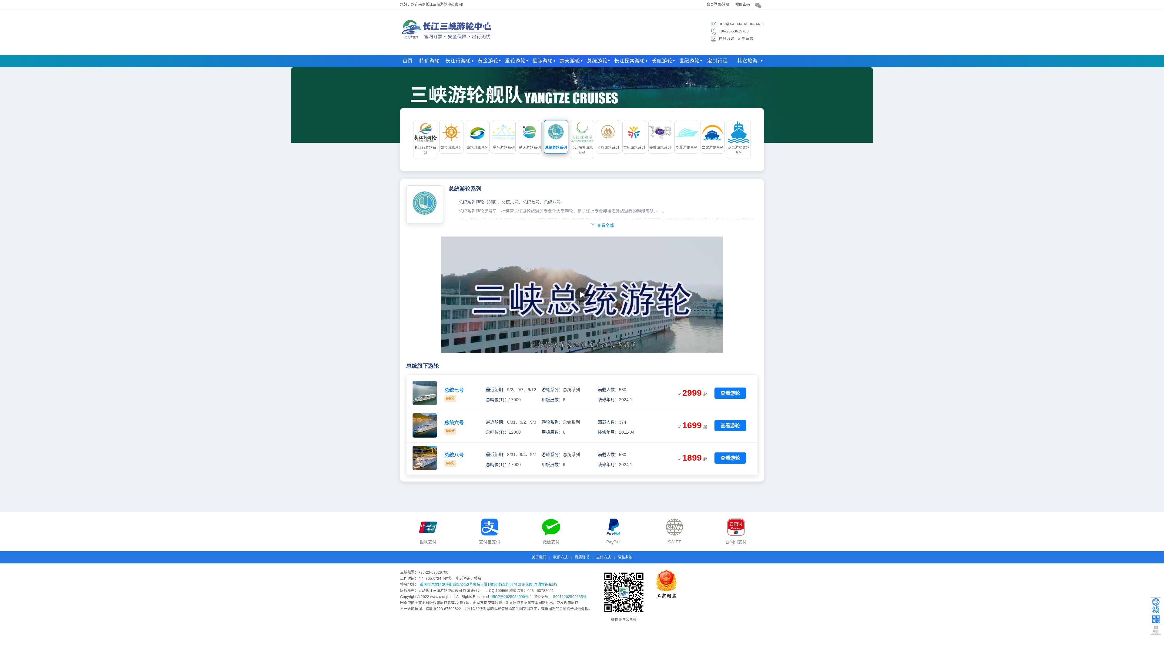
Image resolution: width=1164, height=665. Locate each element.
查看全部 (602, 224)
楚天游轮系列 (530, 148)
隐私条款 (625, 557)
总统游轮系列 (556, 148)
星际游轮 (542, 60)
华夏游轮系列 (686, 148)
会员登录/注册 (718, 4)
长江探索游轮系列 (582, 150)
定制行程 (717, 60)
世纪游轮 (689, 60)
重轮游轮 (515, 60)
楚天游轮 (570, 60)
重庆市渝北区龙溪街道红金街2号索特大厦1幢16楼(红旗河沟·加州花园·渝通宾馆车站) (488, 585)
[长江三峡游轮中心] (447, 44)
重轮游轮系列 (477, 148)
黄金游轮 (488, 60)
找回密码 (742, 4)
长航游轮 (662, 60)
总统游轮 (597, 60)
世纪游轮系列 (634, 148)
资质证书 (582, 557)
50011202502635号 (570, 597)
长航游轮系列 (608, 148)
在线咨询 (726, 39)
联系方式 (560, 557)
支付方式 (603, 557)
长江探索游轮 (629, 60)
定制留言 (746, 39)
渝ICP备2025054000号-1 (511, 597)
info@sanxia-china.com (741, 24)
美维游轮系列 (660, 148)
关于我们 (539, 557)
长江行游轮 (458, 60)
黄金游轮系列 (451, 148)
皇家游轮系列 (713, 148)
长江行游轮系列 (425, 150)
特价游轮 (429, 60)
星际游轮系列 (504, 148)
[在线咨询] (1156, 605)
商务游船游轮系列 (739, 150)
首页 (408, 60)
